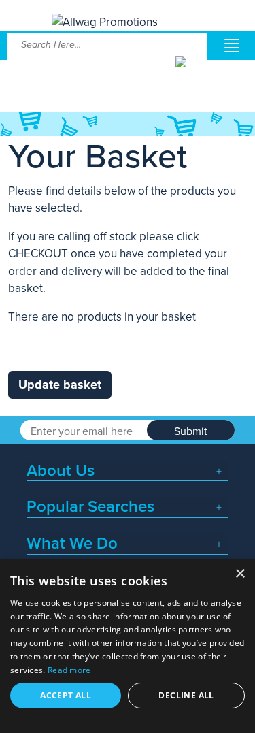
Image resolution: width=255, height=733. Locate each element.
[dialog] (127, 646)
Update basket (59, 384)
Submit (190, 431)
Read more (69, 670)
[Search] (190, 72)
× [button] (240, 574)
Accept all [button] (65, 695)
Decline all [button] (186, 695)
